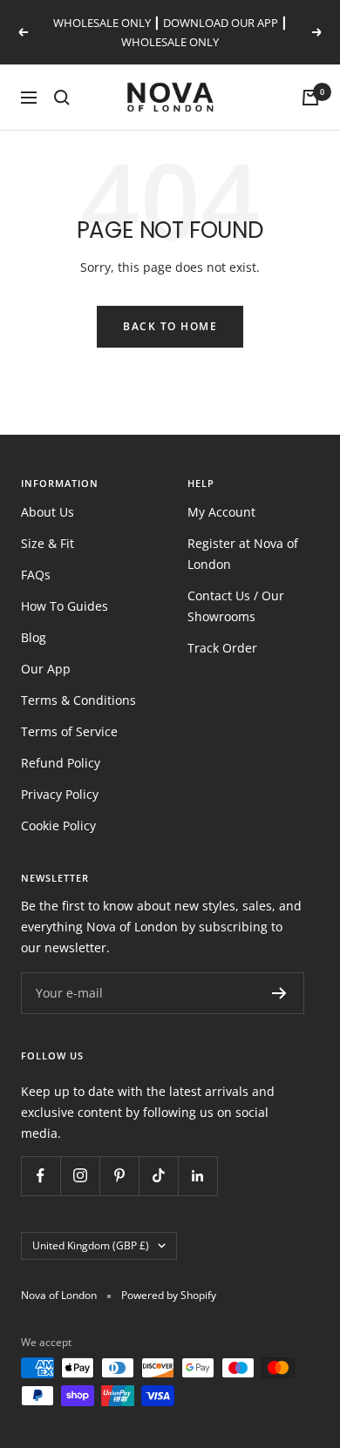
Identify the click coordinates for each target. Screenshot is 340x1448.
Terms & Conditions (78, 700)
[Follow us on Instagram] (79, 1175)
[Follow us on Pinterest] (119, 1175)
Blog (33, 637)
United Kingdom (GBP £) (90, 1245)
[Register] (279, 993)
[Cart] (310, 97)
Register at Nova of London (242, 553)
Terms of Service (69, 731)
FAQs (36, 574)
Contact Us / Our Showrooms (235, 606)
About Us (47, 512)
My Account (221, 512)
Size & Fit (47, 543)
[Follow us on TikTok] (158, 1175)
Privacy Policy (60, 794)
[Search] (62, 97)
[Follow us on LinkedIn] (197, 1175)
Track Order (222, 647)
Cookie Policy (58, 825)
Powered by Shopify (168, 1295)
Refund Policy (60, 762)
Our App (46, 668)
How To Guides (64, 606)
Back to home (170, 326)
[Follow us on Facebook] (40, 1175)
